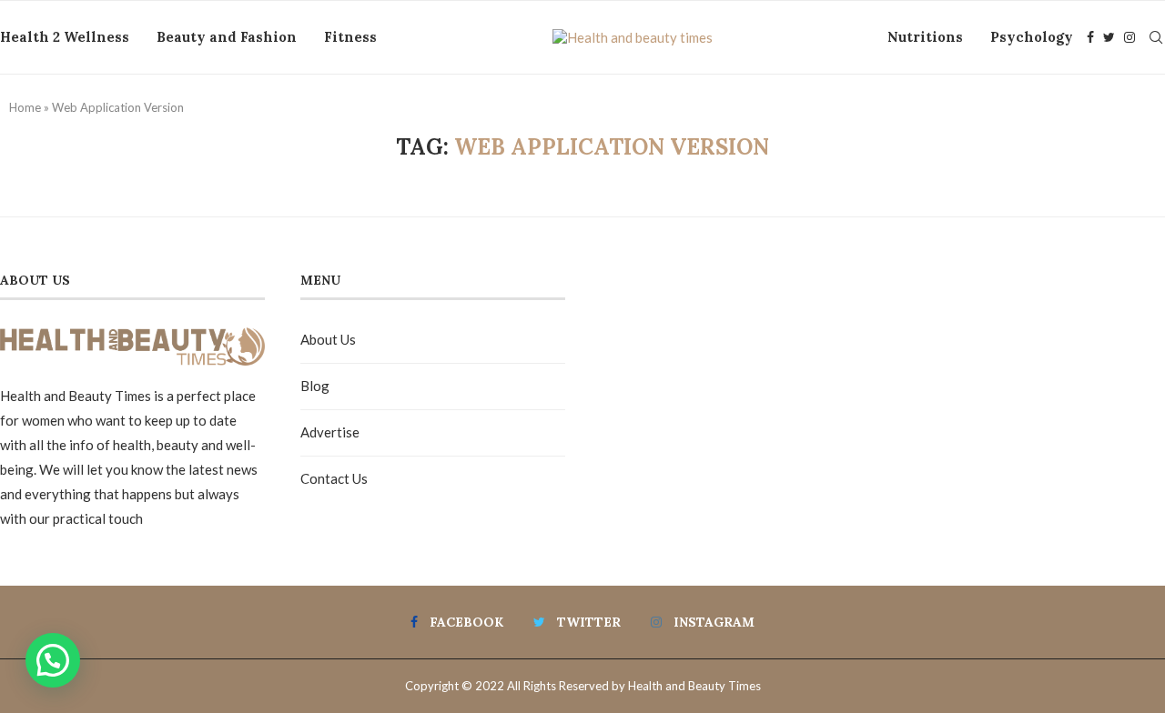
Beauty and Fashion (227, 36)
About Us (328, 339)
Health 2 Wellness (64, 36)
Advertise (330, 432)
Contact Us (334, 478)
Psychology (1031, 36)
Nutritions (925, 36)
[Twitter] (1109, 37)
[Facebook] (1090, 37)
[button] (52, 660)
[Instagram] (1129, 37)
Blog (314, 385)
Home (25, 107)
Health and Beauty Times (694, 685)
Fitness (350, 36)
